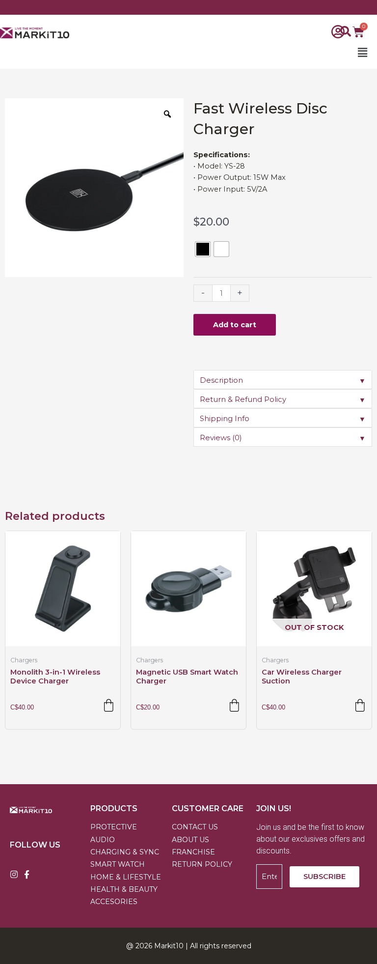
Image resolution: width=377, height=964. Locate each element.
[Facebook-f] (27, 874)
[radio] (202, 249)
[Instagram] (14, 874)
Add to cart (234, 324)
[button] (226, 52)
